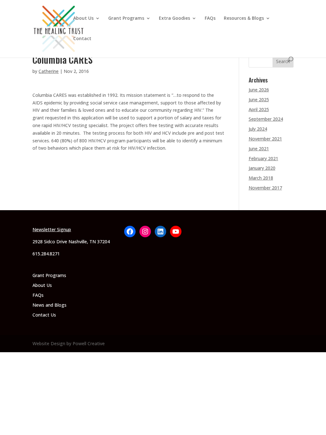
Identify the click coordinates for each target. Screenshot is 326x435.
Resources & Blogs (244, 18)
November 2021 (265, 139)
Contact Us (44, 315)
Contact (82, 38)
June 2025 (259, 99)
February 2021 (263, 158)
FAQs (210, 18)
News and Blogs (49, 305)
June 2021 (259, 149)
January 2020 (262, 168)
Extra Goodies (174, 18)
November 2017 (265, 188)
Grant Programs (126, 18)
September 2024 (266, 119)
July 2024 (258, 129)
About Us (83, 18)
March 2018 (261, 178)
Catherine (49, 71)
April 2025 (259, 109)
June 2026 (259, 90)
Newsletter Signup (51, 229)
